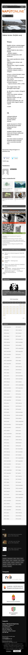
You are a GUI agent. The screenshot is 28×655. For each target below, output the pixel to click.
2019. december (19, 375)
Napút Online (13, 169)
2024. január (6, 421)
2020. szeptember (19, 348)
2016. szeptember (19, 494)
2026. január (6, 348)
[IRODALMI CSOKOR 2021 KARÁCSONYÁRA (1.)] (7, 187)
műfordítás (18, 562)
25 (7, 313)
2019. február (18, 406)
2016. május (18, 506)
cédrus (18, 558)
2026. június (6, 333)
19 (10, 311)
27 (14, 313)
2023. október (7, 430)
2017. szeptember (19, 457)
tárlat (13, 564)
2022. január (6, 494)
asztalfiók (4, 558)
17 (4, 311)
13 (14, 308)
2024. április (6, 412)
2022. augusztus (7, 473)
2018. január (18, 445)
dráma (22, 558)
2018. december (19, 412)
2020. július (18, 354)
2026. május (6, 336)
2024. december (7, 387)
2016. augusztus (19, 497)
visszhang (5, 566)
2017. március (19, 476)
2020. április (18, 363)
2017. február (18, 479)
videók (20, 564)
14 (17, 308)
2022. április (6, 485)
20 (14, 311)
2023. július (6, 439)
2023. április (6, 448)
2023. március (7, 451)
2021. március (19, 330)
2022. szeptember (8, 470)
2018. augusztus (19, 424)
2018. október (19, 418)
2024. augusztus (7, 400)
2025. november (7, 354)
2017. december (19, 448)
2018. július (18, 427)
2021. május (6, 518)
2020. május (18, 360)
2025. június (6, 369)
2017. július (18, 464)
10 (4, 308)
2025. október (7, 357)
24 (4, 313)
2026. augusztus (7, 327)
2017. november (19, 451)
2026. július (6, 330)
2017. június (18, 467)
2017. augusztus (19, 461)
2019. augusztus (19, 387)
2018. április (18, 436)
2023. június (6, 442)
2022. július (6, 476)
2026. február (7, 345)
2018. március (19, 439)
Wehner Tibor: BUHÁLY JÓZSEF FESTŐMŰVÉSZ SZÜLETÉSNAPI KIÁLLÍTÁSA (15, 265)
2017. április (18, 473)
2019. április (18, 400)
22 (20, 311)
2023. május (6, 445)
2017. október (18, 454)
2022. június (6, 479)
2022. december (7, 461)
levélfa (9, 562)
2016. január (18, 518)
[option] (14, 289)
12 (10, 308)
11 (7, 308)
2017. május (18, 470)
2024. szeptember (8, 397)
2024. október (7, 394)
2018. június (18, 430)
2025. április (6, 375)
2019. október (19, 381)
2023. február (7, 454)
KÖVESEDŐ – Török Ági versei (11, 260)
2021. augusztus (7, 509)
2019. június (18, 394)
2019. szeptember (19, 384)
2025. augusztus (7, 363)
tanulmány (9, 564)
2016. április (18, 509)
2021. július (6, 512)
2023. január (6, 457)
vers (7, 161)
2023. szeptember (8, 433)
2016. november (19, 488)
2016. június (18, 503)
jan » (24, 318)
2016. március (19, 512)
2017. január (18, 482)
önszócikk (9, 566)
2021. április (18, 327)
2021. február (18, 333)
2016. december (19, 485)
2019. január (18, 409)
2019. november (19, 378)
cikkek (15, 558)
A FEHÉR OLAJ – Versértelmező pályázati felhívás (15, 257)
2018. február (18, 442)
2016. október (19, 491)
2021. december (7, 497)
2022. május (6, 482)
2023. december (7, 424)
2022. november (7, 464)
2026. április (6, 339)
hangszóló (15, 560)
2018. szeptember (19, 421)
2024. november (7, 391)
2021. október (7, 503)
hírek (19, 560)
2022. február (7, 491)
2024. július (6, 403)
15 (20, 308)
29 (20, 313)
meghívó (12, 562)
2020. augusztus (19, 351)
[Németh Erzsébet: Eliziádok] (20, 187)
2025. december (7, 351)
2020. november (19, 342)
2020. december (19, 339)
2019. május (18, 397)
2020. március (19, 366)
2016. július (18, 500)
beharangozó (10, 558)
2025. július (6, 366)
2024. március (7, 415)
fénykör (7, 560)
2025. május (6, 372)
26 (10, 313)
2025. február (7, 381)
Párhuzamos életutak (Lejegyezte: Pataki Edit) (14, 253)
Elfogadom (17, 651)
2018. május (18, 433)
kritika (23, 560)
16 (24, 308)
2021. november (7, 500)
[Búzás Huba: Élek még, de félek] (7, 197)
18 (7, 311)
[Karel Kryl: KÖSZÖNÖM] (20, 197)
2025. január (6, 384)
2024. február (7, 418)
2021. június (6, 515)
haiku (11, 560)
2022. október (7, 467)
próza (22, 562)
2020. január (18, 372)
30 (24, 313)
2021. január (18, 336)
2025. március (7, 378)
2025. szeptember (8, 360)
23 (24, 311)
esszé (4, 560)
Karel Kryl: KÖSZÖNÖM (19, 199)
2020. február (18, 369)
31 (4, 315)
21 (17, 311)
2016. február (18, 515)
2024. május (6, 409)
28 (17, 313)
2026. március (7, 342)
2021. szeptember (8, 506)
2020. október (19, 345)
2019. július (18, 391)
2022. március (7, 488)
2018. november (19, 415)
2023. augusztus (7, 436)
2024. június (6, 406)
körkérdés (4, 562)
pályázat (4, 564)
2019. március (19, 403)
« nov (4, 318)
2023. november (7, 427)
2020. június (18, 357)
